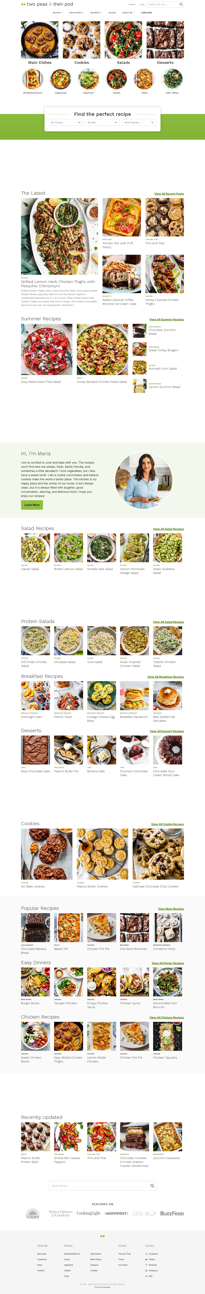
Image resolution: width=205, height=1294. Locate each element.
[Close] (150, 616)
